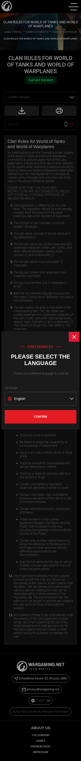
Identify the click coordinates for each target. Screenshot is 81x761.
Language (11, 388)
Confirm (40, 416)
